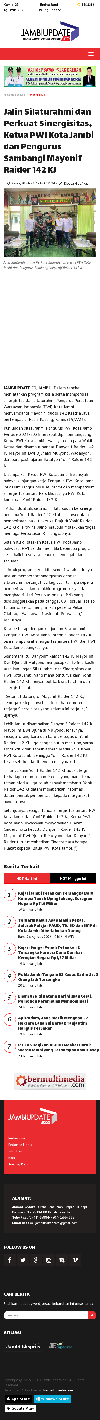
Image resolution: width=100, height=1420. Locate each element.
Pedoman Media (20, 1145)
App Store (20, 1398)
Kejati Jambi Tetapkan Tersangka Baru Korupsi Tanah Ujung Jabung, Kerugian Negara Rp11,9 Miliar (55, 899)
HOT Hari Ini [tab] (27, 878)
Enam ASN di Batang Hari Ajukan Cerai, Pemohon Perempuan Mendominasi (55, 999)
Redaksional (17, 1138)
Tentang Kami (18, 1164)
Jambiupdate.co (14, 94)
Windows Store (55, 1398)
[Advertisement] (50, 328)
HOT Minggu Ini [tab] (73, 878)
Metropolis (37, 94)
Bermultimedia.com (58, 1390)
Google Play (22, 1408)
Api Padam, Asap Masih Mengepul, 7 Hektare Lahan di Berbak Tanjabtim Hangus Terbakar (53, 1023)
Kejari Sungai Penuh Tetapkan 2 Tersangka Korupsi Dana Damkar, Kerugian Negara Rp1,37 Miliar (51, 953)
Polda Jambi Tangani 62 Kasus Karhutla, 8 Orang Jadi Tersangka (58, 977)
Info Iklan (15, 1151)
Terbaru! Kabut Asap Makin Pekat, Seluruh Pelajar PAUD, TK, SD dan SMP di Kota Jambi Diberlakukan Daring (57, 926)
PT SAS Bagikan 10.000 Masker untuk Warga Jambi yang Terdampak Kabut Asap (58, 1048)
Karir (11, 1158)
